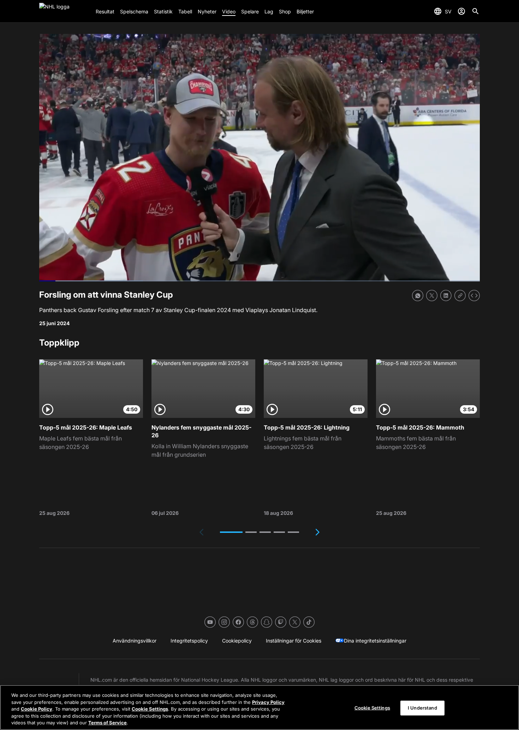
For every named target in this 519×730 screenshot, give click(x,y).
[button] (231, 532)
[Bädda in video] (474, 295)
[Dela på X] (431, 295)
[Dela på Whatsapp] (417, 295)
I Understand (422, 708)
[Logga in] (461, 11)
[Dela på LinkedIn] (446, 295)
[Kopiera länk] (460, 295)
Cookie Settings (150, 709)
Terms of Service (107, 722)
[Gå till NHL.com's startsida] (64, 11)
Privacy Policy (268, 702)
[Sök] (475, 11)
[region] (259, 707)
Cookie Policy (36, 709)
